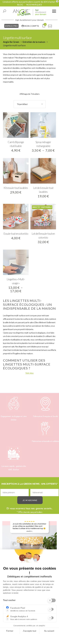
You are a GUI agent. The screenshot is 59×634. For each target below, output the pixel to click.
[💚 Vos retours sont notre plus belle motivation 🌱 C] (29, 548)
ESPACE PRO (11, 26)
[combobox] (30, 104)
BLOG (20, 4)
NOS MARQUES (34, 4)
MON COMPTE (31, 26)
